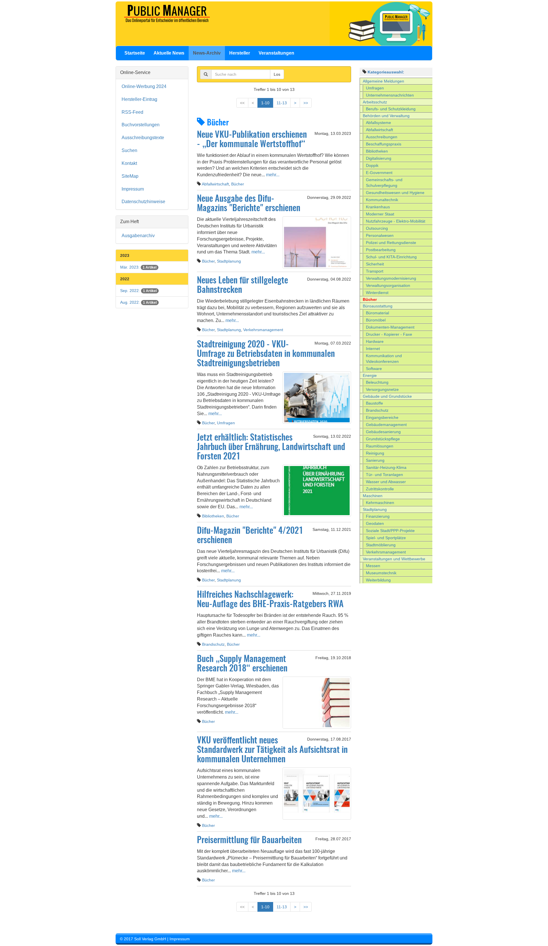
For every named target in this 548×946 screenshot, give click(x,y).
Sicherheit (375, 264)
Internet (373, 348)
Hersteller (239, 53)
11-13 (282, 103)
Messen (373, 565)
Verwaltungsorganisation (388, 285)
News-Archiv (207, 53)
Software (374, 368)
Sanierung (375, 460)
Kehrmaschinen (380, 502)
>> (305, 103)
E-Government (379, 172)
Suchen (129, 150)
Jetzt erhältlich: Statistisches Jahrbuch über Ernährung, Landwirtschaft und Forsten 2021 (271, 447)
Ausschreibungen (381, 137)
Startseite (134, 53)
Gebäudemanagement (386, 424)
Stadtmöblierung (381, 545)
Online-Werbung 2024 (144, 86)
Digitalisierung (378, 158)
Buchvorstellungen (141, 124)
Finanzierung (378, 516)
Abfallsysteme (378, 122)
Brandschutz (213, 644)
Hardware (375, 341)
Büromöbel (376, 320)
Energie (370, 375)
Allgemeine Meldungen (383, 81)
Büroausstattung (377, 306)
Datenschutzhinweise (143, 201)
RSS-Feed (132, 112)
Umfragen (226, 423)
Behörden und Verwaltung (386, 115)
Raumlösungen (379, 446)
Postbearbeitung (381, 249)
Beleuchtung (377, 382)
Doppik (372, 165)
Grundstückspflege (383, 439)
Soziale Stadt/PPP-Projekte (390, 530)
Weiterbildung (378, 580)
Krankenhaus (378, 207)
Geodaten (375, 523)
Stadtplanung (229, 261)
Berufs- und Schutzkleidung (391, 109)
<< (242, 103)
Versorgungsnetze (382, 389)
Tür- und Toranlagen (384, 474)
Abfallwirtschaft (215, 184)
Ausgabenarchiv (138, 235)
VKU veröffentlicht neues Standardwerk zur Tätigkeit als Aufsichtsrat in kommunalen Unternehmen (272, 750)
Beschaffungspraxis (383, 144)
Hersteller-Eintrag (139, 99)
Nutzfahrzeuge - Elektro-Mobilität (395, 221)
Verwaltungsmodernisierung (391, 278)
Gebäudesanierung (383, 431)
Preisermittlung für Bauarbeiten (249, 840)
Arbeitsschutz (375, 102)
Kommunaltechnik (382, 199)
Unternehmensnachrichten (390, 95)
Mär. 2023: (138, 267)
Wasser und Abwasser (386, 481)
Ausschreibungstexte (143, 137)
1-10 (265, 103)
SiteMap (130, 176)
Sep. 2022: (138, 290)
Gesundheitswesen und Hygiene (395, 192)
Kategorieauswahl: (386, 72)
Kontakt (129, 163)
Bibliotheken (213, 516)
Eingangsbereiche (382, 417)
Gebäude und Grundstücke (387, 396)
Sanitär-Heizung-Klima (386, 467)
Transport (374, 271)
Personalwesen (380, 235)
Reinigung (375, 453)
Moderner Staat (380, 214)
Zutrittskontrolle (380, 489)
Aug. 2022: (138, 302)
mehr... (272, 174)
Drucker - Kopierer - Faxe (389, 334)
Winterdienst (377, 292)
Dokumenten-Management (390, 327)
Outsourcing (377, 228)
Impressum (133, 189)
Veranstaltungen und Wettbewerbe (394, 559)
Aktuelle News (169, 53)
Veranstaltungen (276, 53)
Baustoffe (374, 403)
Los (277, 74)
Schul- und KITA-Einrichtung (391, 257)
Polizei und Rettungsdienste (391, 242)
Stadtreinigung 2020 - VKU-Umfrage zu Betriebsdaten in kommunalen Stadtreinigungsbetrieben (266, 354)
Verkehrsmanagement (263, 329)
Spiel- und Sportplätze (386, 537)
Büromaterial (377, 313)
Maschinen (372, 495)
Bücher (237, 184)
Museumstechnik (381, 573)
